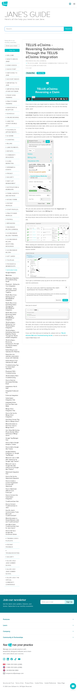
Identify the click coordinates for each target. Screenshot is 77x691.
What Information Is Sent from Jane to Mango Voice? (11, 425)
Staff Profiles (12, 209)
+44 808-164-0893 (12, 670)
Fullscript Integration (12, 395)
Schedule (10, 113)
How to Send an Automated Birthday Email (12, 382)
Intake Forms (12, 199)
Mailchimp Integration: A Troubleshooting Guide (12, 279)
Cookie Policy (39, 683)
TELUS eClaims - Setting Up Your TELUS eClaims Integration (11, 325)
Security (10, 177)
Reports (10, 151)
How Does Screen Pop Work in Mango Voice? (12, 420)
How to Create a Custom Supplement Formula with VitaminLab (12, 483)
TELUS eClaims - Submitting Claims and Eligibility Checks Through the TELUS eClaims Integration (12, 334)
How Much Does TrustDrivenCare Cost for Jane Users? (12, 526)
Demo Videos (12, 65)
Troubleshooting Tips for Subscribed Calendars (12, 366)
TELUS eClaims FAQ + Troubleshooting (12, 376)
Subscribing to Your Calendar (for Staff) (12, 361)
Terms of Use (19, 683)
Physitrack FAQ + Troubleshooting (11, 372)
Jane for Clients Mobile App (11, 123)
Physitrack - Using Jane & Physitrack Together (11, 290)
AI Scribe (10, 136)
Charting (10, 140)
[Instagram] (4, 659)
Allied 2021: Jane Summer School (11, 571)
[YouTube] (19, 659)
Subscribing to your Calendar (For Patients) (12, 350)
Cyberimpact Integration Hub (10, 399)
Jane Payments (12, 147)
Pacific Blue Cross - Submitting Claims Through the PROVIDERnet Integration (11, 306)
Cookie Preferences (50, 683)
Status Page (61, 683)
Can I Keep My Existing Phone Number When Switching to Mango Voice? (12, 432)
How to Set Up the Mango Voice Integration (11, 415)
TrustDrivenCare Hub (12, 501)
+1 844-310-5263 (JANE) (14, 664)
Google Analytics (11, 272)
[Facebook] (12, 659)
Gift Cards (11, 256)
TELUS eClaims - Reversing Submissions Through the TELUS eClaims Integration (12, 343)
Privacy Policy (29, 683)
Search (68, 29)
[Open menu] (74, 4)
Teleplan (10, 260)
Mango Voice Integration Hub (10, 409)
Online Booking (13, 117)
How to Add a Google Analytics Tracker (12, 443)
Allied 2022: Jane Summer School (11, 563)
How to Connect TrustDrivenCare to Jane (11, 505)
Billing (9, 143)
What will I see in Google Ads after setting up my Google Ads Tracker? (12, 466)
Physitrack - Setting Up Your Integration (12, 285)
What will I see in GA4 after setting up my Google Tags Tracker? (12, 459)
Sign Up (12, 50)
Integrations (12, 270)
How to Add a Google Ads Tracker (12, 448)
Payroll (10, 219)
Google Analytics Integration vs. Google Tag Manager (12, 453)
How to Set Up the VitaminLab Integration (12, 477)
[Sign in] (70, 4)
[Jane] (5, 4)
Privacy (10, 173)
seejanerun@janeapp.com (15, 673)
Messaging (11, 223)
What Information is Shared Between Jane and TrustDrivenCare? (12, 520)
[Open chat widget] (73, 686)
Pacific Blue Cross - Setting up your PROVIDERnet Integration (11, 297)
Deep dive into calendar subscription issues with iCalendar (12, 356)
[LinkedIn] (8, 659)
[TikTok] (15, 659)
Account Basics (13, 79)
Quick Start (11, 69)
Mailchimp (9, 275)
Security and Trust (8, 683)
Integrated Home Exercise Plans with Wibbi (11, 404)
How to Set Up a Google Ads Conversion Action (11, 532)
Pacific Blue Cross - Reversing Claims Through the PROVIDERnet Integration (11, 316)
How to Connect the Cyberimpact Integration (12, 496)
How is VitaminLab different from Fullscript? (11, 490)
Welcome (10, 55)
